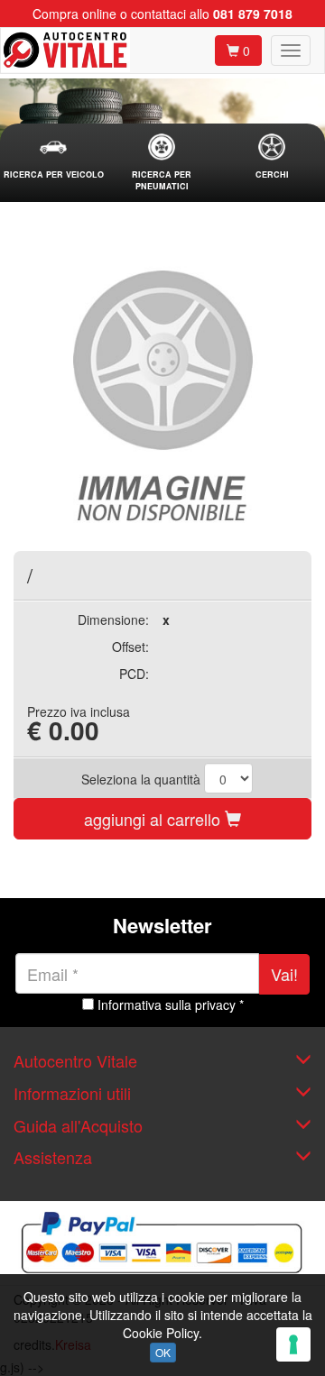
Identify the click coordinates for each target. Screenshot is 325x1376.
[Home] (65, 50)
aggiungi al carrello (154, 818)
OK (163, 1352)
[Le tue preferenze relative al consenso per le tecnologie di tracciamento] (293, 1344)
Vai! (284, 974)
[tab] (53, 157)
